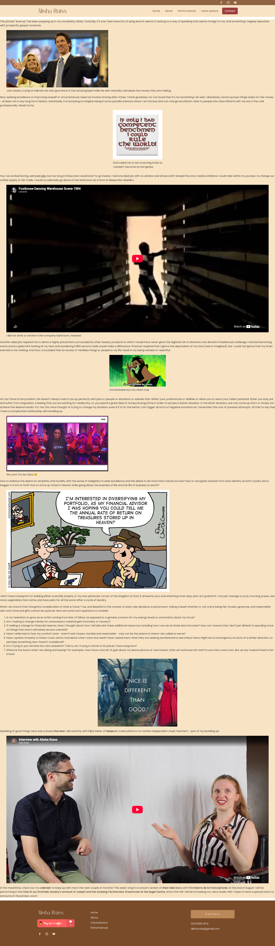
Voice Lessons (209, 11)
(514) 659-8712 (199, 923)
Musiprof (111, 731)
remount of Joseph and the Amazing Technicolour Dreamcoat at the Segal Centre (113, 892)
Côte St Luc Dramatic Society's (42, 892)
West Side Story (172, 888)
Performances (187, 11)
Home (156, 11)
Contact (230, 11)
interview (59, 731)
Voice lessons (99, 923)
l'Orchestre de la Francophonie (207, 888)
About (169, 11)
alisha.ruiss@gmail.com (205, 929)
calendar (45, 888)
